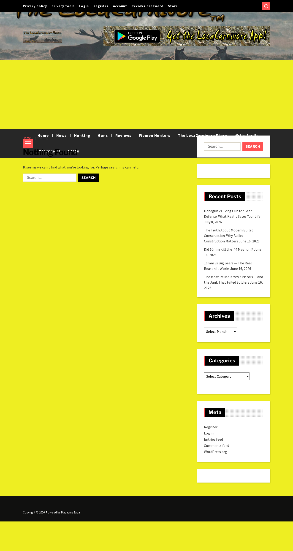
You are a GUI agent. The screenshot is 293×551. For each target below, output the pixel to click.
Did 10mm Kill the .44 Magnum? (228, 249)
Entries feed (213, 439)
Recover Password (147, 6)
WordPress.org (215, 451)
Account (120, 6)
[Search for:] (48, 179)
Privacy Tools (63, 6)
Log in (209, 433)
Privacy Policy (35, 6)
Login (84, 6)
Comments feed (216, 445)
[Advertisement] (146, 94)
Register (101, 6)
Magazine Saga (70, 512)
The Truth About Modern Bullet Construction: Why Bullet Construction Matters (228, 235)
